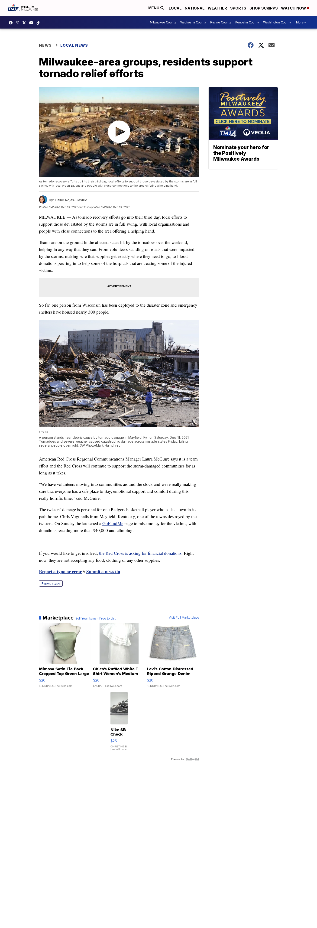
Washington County (277, 22)
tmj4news (18, 23)
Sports (238, 8)
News (45, 45)
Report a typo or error (60, 571)
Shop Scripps (263, 8)
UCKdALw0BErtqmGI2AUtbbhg (32, 23)
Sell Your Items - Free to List (95, 618)
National (194, 8)
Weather (217, 8)
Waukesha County (193, 22)
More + (301, 22)
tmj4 (12, 23)
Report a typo (51, 583)
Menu (154, 8)
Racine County (220, 22)
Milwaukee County (163, 22)
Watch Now (294, 8)
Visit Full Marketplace (184, 617)
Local (175, 8)
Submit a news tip (103, 571)
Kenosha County (247, 22)
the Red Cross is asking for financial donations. (141, 553)
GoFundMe (112, 523)
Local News (74, 45)
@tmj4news (39, 23)
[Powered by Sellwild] (192, 759)
